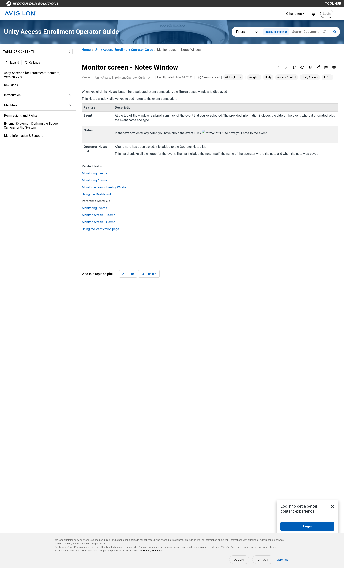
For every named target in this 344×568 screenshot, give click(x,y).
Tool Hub (333, 3)
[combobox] (122, 78)
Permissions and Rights (20, 115)
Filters (240, 32)
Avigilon (254, 77)
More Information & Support (23, 136)
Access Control (286, 77)
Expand (14, 62)
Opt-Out (263, 559)
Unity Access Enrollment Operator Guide (124, 49)
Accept (239, 559)
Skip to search (104, 4)
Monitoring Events (94, 173)
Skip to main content (76, 4)
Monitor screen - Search (98, 215)
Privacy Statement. (153, 550)
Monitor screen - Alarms (98, 222)
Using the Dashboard (96, 194)
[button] (286, 31)
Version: (87, 77)
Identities (10, 105)
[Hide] (70, 51)
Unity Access (310, 77)
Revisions (11, 85)
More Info (282, 559)
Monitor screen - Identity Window (105, 187)
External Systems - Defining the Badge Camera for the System (31, 125)
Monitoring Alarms (94, 180)
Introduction (12, 95)
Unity (268, 77)
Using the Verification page (100, 229)
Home (86, 49)
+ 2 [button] (326, 77)
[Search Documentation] (335, 32)
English (313, 14)
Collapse (34, 62)
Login (327, 14)
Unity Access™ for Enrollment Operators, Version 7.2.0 (32, 75)
